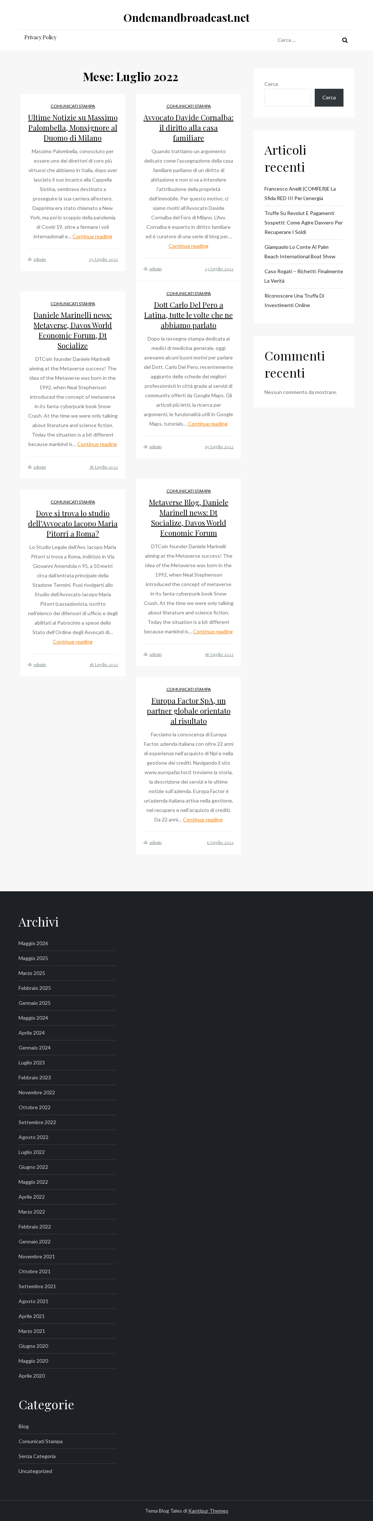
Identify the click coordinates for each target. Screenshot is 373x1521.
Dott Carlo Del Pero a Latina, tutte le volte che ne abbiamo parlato (188, 315)
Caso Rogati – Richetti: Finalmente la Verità (303, 276)
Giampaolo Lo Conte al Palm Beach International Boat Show (299, 251)
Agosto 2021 (33, 1301)
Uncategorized (35, 1471)
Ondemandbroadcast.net (186, 17)
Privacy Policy (40, 37)
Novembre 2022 (37, 1092)
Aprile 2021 (32, 1316)
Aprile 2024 (32, 1033)
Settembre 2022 (37, 1122)
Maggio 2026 (33, 943)
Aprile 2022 (32, 1197)
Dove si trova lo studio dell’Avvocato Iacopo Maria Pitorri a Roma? (73, 523)
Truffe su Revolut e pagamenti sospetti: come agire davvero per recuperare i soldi (303, 222)
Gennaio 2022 (35, 1241)
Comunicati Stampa (73, 106)
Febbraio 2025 (35, 988)
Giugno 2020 (33, 1346)
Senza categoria (37, 1456)
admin (40, 259)
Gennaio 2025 (35, 1003)
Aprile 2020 (32, 1376)
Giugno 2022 (33, 1167)
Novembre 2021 (37, 1256)
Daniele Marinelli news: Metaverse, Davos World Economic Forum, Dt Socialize (73, 330)
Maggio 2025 (33, 958)
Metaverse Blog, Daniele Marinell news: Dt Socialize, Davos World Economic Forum (188, 517)
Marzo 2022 (32, 1212)
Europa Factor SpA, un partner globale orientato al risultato (189, 711)
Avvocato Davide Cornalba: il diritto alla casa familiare (188, 127)
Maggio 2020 (33, 1361)
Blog (24, 1426)
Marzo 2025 (32, 973)
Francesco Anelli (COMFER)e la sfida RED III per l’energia (300, 193)
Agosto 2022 (33, 1137)
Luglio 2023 (32, 1062)
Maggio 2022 (33, 1182)
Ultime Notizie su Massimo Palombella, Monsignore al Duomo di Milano (73, 127)
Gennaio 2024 (35, 1047)
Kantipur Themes (208, 1511)
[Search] (344, 40)
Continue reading (92, 236)
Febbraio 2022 (35, 1226)
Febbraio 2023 (35, 1077)
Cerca (271, 84)
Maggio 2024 (33, 1018)
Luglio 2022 (32, 1152)
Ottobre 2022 (35, 1107)
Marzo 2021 (32, 1331)
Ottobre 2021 (35, 1271)
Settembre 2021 (37, 1286)
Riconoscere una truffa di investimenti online (294, 300)
